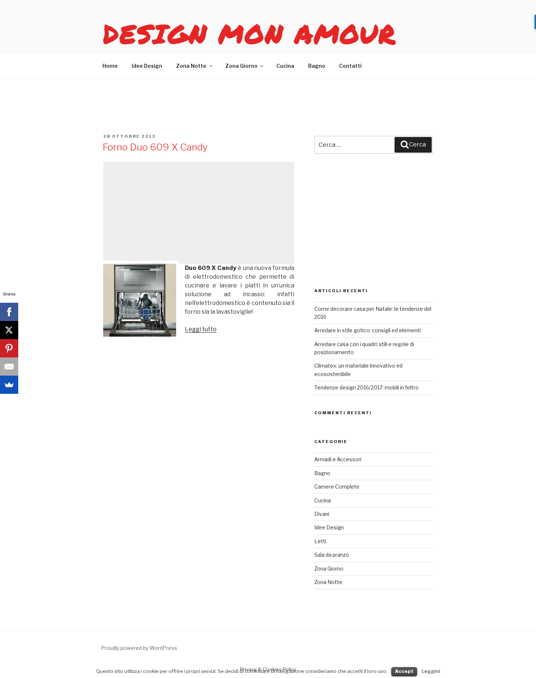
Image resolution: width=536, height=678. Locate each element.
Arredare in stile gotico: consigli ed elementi (367, 330)
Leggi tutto (201, 329)
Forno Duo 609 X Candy (155, 147)
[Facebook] (9, 312)
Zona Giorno (241, 66)
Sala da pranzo (331, 555)
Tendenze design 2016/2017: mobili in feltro (366, 387)
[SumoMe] (9, 385)
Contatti (350, 66)
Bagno (316, 66)
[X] (9, 330)
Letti (320, 541)
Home (110, 66)
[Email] (9, 366)
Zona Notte (191, 66)
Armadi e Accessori (337, 459)
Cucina (285, 66)
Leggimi (431, 671)
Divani (321, 514)
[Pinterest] (9, 348)
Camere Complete (337, 486)
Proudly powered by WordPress (139, 648)
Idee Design (147, 66)
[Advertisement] (198, 213)
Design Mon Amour (249, 33)
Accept (404, 671)
